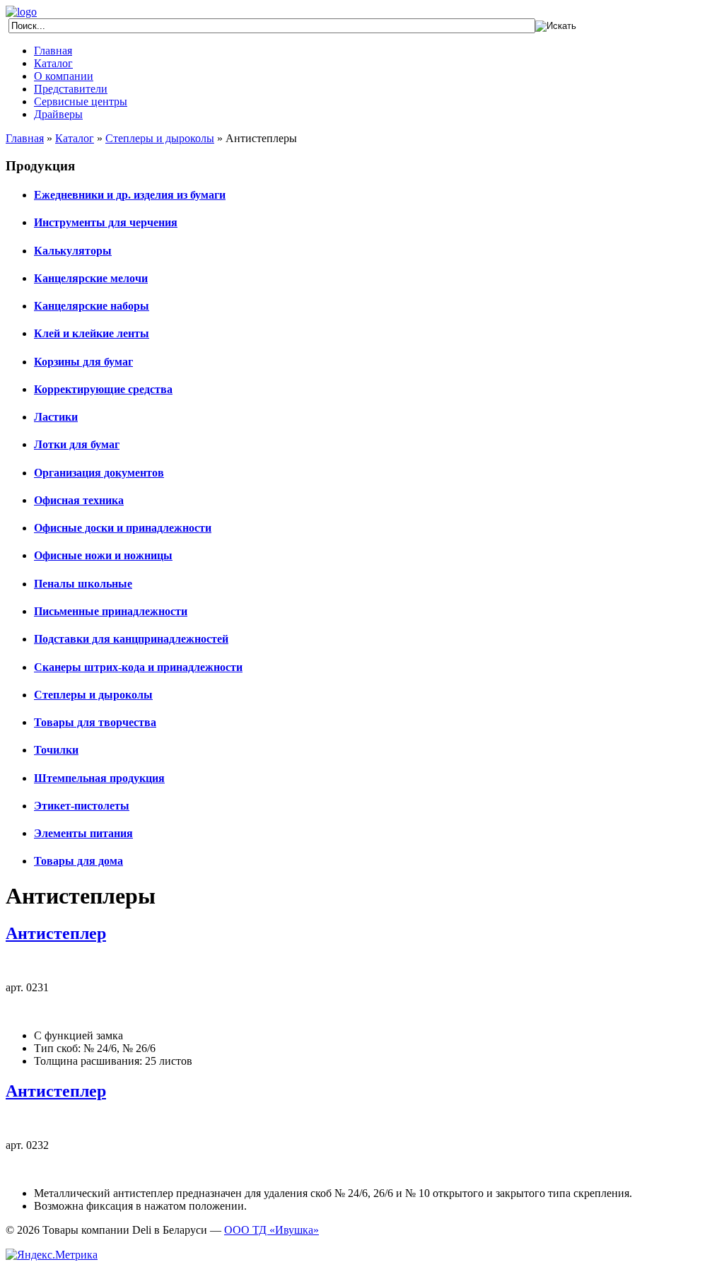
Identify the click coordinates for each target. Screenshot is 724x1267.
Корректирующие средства (103, 389)
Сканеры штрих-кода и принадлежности (138, 667)
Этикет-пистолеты (81, 806)
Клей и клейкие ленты (91, 333)
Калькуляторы (73, 251)
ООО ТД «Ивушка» (271, 1230)
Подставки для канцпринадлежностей (131, 639)
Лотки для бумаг (76, 444)
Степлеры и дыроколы (159, 138)
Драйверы (58, 114)
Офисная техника (79, 500)
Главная (53, 51)
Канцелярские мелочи (91, 278)
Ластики (56, 417)
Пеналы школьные (83, 584)
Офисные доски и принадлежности (122, 528)
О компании (63, 76)
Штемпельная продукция (99, 778)
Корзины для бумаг (83, 362)
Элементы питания (83, 833)
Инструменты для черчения (105, 222)
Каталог (53, 63)
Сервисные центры (80, 101)
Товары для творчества (95, 722)
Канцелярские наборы (91, 306)
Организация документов (99, 473)
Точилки (56, 750)
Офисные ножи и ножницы (103, 555)
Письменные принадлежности (110, 611)
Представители (70, 89)
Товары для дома (78, 861)
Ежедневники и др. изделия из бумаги (130, 195)
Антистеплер (56, 933)
